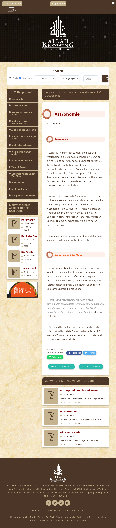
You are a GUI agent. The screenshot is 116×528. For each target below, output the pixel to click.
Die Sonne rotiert (71, 432)
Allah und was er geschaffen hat (19, 122)
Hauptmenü (57, 3)
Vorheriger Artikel (61, 366)
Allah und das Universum (23, 130)
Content (27, 78)
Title (15, 78)
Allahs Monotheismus (22, 161)
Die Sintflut (28, 252)
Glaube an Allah (19, 106)
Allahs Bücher (18, 182)
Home (52, 92)
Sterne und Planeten (33, 268)
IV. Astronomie (69, 411)
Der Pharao (28, 219)
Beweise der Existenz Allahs (21, 113)
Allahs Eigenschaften (21, 145)
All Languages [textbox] (68, 78)
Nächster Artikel (91, 366)
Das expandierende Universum (79, 390)
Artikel (62, 92)
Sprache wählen (11, 3)
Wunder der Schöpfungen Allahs (23, 137)
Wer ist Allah (17, 99)
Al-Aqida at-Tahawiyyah (23, 196)
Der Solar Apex (30, 235)
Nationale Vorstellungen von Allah (23, 175)
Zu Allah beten (18, 167)
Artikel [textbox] (44, 78)
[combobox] (45, 78)
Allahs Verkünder (19, 189)
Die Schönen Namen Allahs (21, 153)
